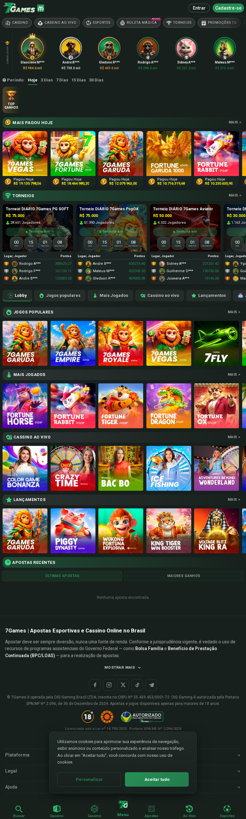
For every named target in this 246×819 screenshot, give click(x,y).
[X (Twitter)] (123, 685)
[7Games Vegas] (168, 343)
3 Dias (47, 80)
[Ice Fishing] (168, 468)
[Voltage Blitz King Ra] (216, 530)
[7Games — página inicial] (19, 8)
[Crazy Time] (73, 468)
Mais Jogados (114, 295)
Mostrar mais (119, 667)
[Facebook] (95, 685)
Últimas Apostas (62, 576)
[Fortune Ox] (216, 405)
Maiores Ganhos (184, 576)
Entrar (199, 8)
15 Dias (78, 80)
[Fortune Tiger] (120, 405)
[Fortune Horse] (25, 405)
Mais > (235, 122)
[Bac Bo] (120, 468)
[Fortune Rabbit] (73, 405)
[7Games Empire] (73, 343)
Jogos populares (63, 295)
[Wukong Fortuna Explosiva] (120, 530)
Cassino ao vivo (163, 295)
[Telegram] (151, 685)
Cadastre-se (228, 8)
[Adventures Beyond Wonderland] (216, 468)
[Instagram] (109, 685)
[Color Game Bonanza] (25, 468)
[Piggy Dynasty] (73, 530)
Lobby (21, 295)
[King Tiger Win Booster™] (168, 530)
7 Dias (62, 80)
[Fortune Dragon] (168, 405)
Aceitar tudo (156, 779)
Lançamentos (212, 295)
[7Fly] (216, 343)
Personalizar (89, 779)
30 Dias (96, 80)
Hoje (32, 80)
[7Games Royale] (120, 343)
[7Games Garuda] (25, 343)
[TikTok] (137, 685)
